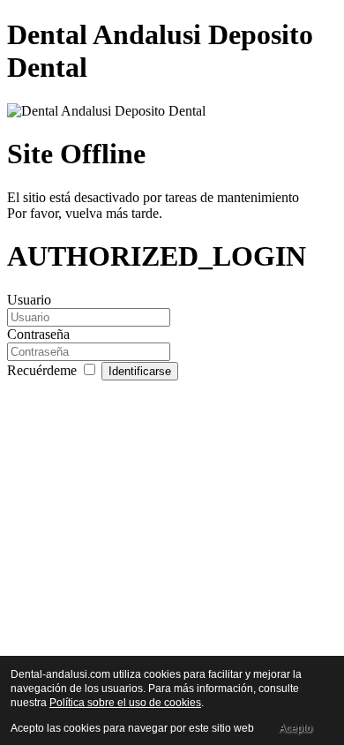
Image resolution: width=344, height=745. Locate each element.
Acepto (295, 728)
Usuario (29, 299)
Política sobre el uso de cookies (125, 702)
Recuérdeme (43, 370)
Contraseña (38, 334)
